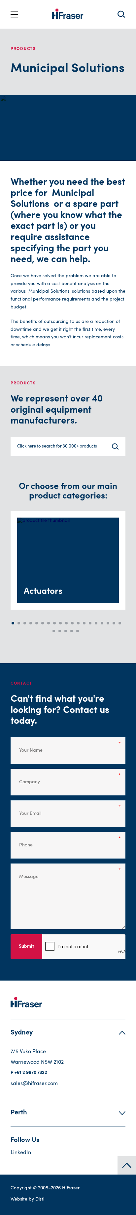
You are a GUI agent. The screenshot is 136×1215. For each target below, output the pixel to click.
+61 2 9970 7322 (31, 1073)
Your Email (26, 809)
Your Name (26, 746)
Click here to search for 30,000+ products (57, 446)
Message (25, 872)
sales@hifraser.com (34, 1083)
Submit (26, 946)
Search (121, 14)
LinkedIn (21, 1152)
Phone (23, 840)
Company (25, 777)
